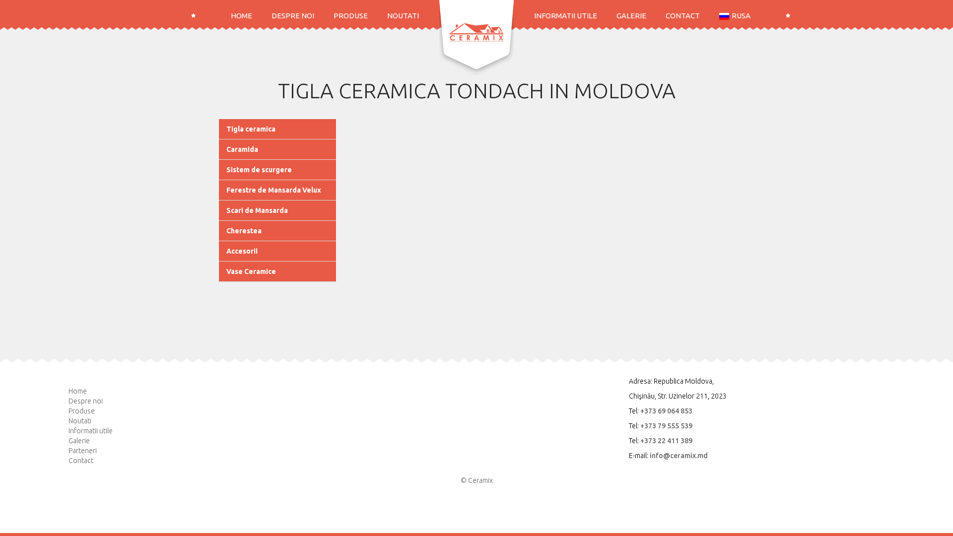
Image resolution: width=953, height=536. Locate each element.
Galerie (631, 15)
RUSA (741, 15)
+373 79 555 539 (666, 426)
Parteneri (82, 451)
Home (241, 15)
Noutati (403, 15)
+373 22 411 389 (666, 441)
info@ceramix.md (679, 456)
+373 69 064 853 (666, 411)
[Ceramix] (476, 32)
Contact (683, 15)
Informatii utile (565, 15)
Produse (351, 15)
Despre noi (293, 15)
